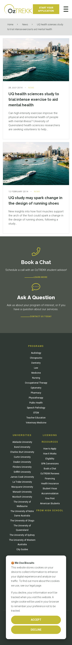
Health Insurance (50, 483)
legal (32, 585)
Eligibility (49, 458)
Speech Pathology (36, 407)
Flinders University (22, 467)
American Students (50, 503)
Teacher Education (36, 417)
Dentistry (36, 363)
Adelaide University (22, 442)
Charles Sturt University (22, 452)
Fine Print (50, 498)
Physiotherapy (36, 397)
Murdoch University (22, 497)
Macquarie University (22, 487)
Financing (50, 478)
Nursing (36, 378)
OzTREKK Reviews (49, 473)
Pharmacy (36, 393)
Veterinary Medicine (36, 422)
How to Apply (49, 448)
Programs (36, 346)
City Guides (22, 549)
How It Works (49, 453)
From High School (49, 510)
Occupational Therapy (36, 383)
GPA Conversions (50, 463)
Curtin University (22, 457)
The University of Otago (22, 520)
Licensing (50, 435)
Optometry (36, 388)
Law (36, 368)
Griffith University (22, 472)
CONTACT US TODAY (41, 316)
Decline (36, 629)
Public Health (36, 402)
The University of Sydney (22, 535)
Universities (22, 435)
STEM (36, 412)
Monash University (22, 492)
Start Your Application (46, 9)
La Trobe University (22, 482)
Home (10, 24)
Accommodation (50, 493)
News (25, 24)
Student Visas (50, 488)
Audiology (36, 353)
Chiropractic (36, 358)
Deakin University (22, 462)
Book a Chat (50, 468)
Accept (36, 619)
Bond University (22, 447)
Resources (50, 442)
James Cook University (22, 477)
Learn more (40, 277)
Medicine (36, 373)
